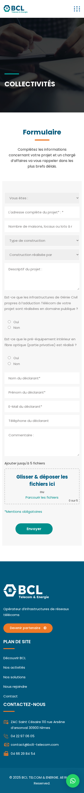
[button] (73, 781)
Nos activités (14, 667)
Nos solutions (14, 677)
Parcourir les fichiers (42, 497)
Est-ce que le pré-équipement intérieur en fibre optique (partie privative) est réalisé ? (40, 342)
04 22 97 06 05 (22, 736)
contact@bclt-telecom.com (35, 744)
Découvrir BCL (14, 658)
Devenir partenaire (25, 628)
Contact (10, 696)
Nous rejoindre (15, 686)
